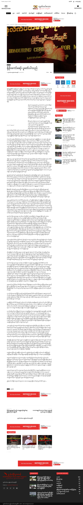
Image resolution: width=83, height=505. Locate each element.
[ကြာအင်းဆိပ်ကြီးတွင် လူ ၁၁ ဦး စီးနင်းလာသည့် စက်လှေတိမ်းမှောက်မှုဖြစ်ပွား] (58, 129)
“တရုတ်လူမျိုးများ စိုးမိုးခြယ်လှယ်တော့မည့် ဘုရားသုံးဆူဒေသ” (13, 447)
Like (57, 80)
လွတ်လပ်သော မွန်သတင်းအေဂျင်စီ (13, 72)
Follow (63, 80)
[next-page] (10, 452)
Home (8, 25)
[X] (11, 402)
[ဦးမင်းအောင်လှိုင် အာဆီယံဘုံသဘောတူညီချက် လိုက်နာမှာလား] (29, 440)
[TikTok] (10, 488)
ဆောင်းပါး (12, 25)
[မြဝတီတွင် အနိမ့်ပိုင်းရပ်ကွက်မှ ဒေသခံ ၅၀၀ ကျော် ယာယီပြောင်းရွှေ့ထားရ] (58, 154)
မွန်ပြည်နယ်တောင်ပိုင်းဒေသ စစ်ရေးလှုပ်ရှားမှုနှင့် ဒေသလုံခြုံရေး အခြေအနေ (45, 447)
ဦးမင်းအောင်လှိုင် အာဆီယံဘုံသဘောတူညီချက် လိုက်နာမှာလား (28, 447)
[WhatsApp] (17, 402)
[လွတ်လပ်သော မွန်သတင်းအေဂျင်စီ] (12, 418)
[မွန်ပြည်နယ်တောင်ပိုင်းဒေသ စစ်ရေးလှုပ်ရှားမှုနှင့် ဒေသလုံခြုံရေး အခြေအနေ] (45, 440)
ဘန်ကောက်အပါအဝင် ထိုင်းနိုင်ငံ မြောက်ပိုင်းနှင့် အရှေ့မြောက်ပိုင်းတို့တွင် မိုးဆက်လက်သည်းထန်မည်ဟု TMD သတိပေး (69, 138)
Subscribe (73, 80)
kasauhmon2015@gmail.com (12, 485)
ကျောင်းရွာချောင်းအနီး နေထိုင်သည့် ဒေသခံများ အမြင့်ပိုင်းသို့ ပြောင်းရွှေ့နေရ (69, 161)
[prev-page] (7, 452)
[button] (75, 13)
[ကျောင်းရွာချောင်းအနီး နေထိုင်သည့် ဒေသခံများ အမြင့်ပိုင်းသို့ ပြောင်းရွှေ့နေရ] (58, 161)
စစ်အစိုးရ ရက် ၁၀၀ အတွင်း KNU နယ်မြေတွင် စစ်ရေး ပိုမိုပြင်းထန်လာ (69, 146)
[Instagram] (7, 488)
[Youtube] (17, 488)
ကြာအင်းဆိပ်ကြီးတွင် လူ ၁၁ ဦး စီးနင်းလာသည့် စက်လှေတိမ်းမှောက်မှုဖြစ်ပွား (69, 129)
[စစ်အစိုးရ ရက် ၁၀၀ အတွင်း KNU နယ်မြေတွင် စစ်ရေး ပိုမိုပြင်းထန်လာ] (58, 147)
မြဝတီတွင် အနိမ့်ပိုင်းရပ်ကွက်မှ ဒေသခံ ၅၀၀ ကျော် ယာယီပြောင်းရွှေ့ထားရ (69, 154)
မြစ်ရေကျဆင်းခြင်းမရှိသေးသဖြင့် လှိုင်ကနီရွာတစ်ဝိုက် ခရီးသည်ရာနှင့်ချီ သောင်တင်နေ (69, 121)
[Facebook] (8, 402)
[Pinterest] (14, 402)
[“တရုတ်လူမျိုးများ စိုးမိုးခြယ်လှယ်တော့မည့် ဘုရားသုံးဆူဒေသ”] (14, 440)
